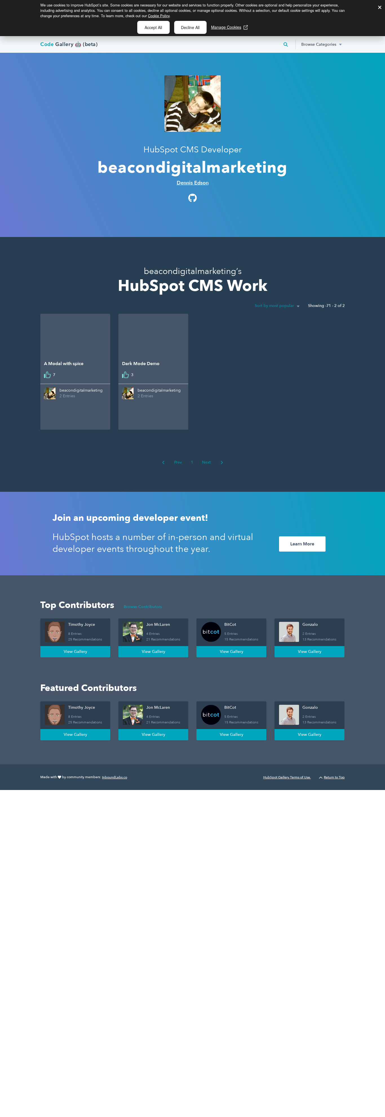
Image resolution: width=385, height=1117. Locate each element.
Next (207, 462)
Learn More (302, 544)
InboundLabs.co (114, 777)
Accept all (153, 27)
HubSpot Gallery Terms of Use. (287, 777)
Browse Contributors (143, 606)
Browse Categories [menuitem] (318, 44)
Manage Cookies (226, 27)
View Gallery (75, 651)
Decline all (190, 27)
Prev (177, 462)
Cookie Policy (158, 15)
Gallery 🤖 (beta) (69, 44)
